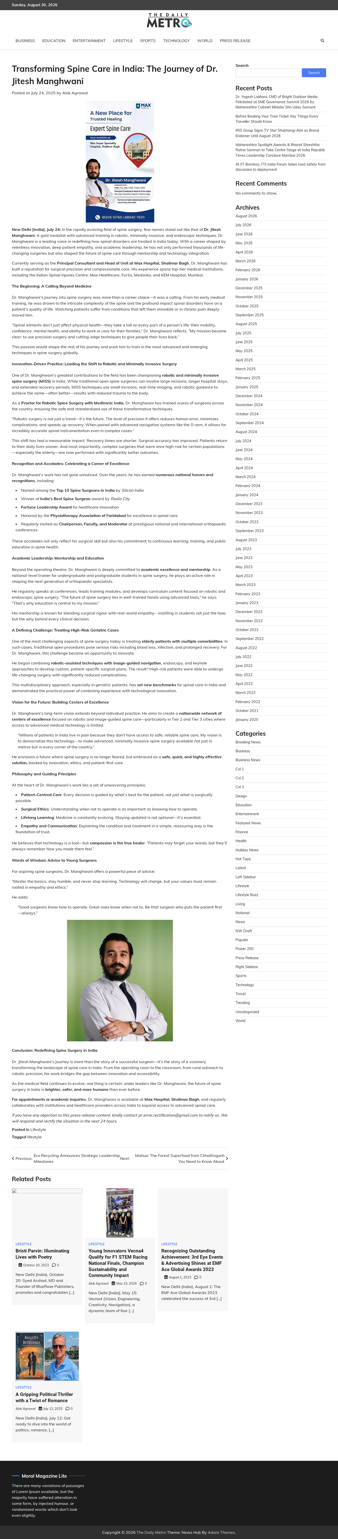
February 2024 (248, 486)
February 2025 (248, 378)
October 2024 (247, 414)
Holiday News (247, 850)
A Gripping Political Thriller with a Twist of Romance (44, 1397)
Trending (243, 1003)
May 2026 (244, 243)
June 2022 (244, 665)
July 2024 (243, 441)
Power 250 (245, 949)
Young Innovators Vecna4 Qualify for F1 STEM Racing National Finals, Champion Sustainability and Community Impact (118, 1263)
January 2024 (247, 495)
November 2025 (249, 297)
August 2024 (246, 432)
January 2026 (247, 279)
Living (240, 904)
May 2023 (244, 567)
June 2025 (244, 342)
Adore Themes (221, 1532)
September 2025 (250, 315)
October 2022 (247, 630)
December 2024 (249, 396)
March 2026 (246, 261)
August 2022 (246, 648)
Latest (241, 868)
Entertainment (89, 40)
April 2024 (244, 468)
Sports (148, 40)
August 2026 (246, 216)
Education (53, 40)
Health (241, 841)
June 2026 (244, 234)
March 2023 (246, 585)
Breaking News (248, 742)
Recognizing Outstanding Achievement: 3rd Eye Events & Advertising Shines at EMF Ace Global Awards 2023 (192, 1260)
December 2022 (249, 612)
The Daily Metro (151, 1532)
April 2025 (244, 360)
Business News (248, 760)
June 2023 (244, 558)
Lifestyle (123, 40)
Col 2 (240, 778)
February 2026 (248, 270)
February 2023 (248, 594)
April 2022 (244, 684)
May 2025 (244, 351)
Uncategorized (247, 1012)
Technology (176, 40)
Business (25, 40)
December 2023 (249, 504)
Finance (242, 832)
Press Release (235, 40)
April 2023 (244, 576)
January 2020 (247, 720)
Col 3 (240, 787)
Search (242, 65)
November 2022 (249, 621)
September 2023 (250, 531)
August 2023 (246, 540)
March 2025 (246, 369)
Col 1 (240, 769)
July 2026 (243, 225)
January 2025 (247, 387)
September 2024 (250, 423)
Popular (242, 940)
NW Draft (244, 931)
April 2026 (244, 252)
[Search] (322, 40)
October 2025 (247, 306)
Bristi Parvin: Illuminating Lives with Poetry (42, 1254)
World (205, 40)
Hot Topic (243, 859)
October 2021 (247, 710)
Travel (241, 994)
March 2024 (246, 477)
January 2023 (247, 603)
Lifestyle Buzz (247, 895)
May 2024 (244, 459)
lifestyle (34, 1136)
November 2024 (249, 405)
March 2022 (246, 692)
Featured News (248, 823)
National (242, 913)
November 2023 (249, 513)
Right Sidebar (247, 967)
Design (241, 796)
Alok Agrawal (75, 92)
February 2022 (248, 702)
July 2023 (243, 549)
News (240, 922)
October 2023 (247, 522)
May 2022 (244, 675)
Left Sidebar (246, 877)
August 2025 (246, 324)
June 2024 (244, 450)
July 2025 (243, 333)
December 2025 (249, 288)
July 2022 (243, 657)
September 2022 (250, 638)
